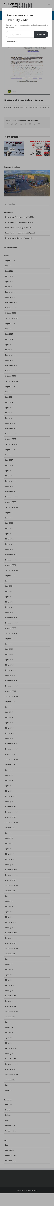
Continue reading (12, 41)
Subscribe (41, 34)
